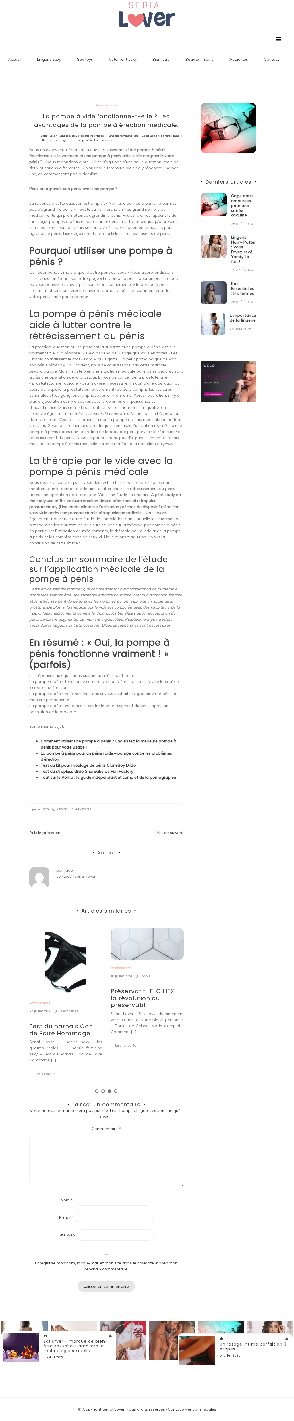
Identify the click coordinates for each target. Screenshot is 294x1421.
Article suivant (170, 832)
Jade (68, 870)
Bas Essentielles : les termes (242, 288)
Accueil (14, 59)
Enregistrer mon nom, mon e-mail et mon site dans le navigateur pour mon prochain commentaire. (106, 1266)
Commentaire (106, 1128)
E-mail (66, 1217)
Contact (271, 59)
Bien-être (161, 59)
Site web (67, 1235)
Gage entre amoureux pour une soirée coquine (242, 205)
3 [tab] (109, 1091)
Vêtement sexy (123, 59)
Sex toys (85, 59)
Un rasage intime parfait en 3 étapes (253, 1346)
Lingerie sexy (49, 59)
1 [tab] (96, 1091)
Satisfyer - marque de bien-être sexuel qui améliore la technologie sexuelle (75, 1346)
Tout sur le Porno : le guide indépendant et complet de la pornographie (108, 777)
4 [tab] (115, 1091)
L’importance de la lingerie (243, 318)
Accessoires (106, 105)
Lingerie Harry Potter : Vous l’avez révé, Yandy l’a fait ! (243, 249)
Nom (67, 1199)
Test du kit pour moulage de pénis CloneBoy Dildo (88, 765)
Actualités (238, 59)
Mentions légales (200, 1409)
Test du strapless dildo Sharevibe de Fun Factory (87, 771)
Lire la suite (44, 1045)
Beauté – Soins (199, 59)
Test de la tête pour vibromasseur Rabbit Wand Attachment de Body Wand (145, 970)
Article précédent (45, 832)
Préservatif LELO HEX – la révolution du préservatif (64, 998)
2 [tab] (103, 1091)
